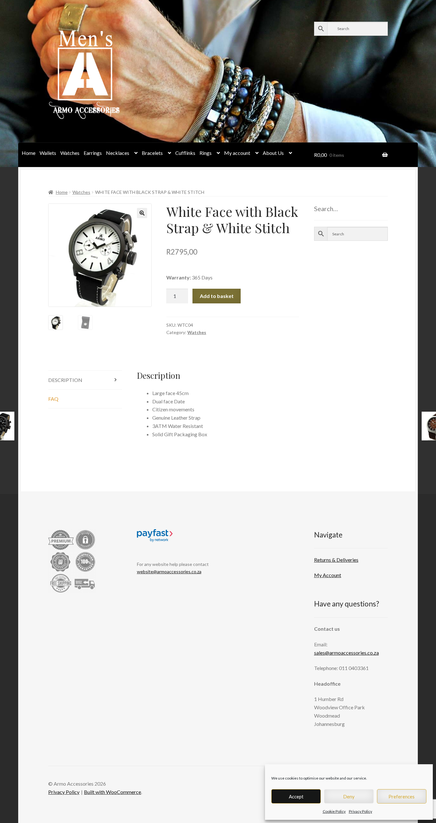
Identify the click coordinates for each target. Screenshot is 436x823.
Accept (296, 796)
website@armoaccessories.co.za (169, 571)
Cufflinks (185, 153)
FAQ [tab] (53, 399)
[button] (142, 213)
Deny (349, 796)
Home (28, 153)
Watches (69, 153)
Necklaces (117, 153)
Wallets (48, 153)
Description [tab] (65, 380)
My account (237, 153)
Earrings (93, 153)
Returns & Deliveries (336, 560)
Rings (205, 153)
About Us (273, 153)
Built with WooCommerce (112, 792)
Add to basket (217, 296)
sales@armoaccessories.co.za (346, 653)
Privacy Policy (360, 811)
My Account (327, 575)
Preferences (401, 796)
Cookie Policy (334, 811)
